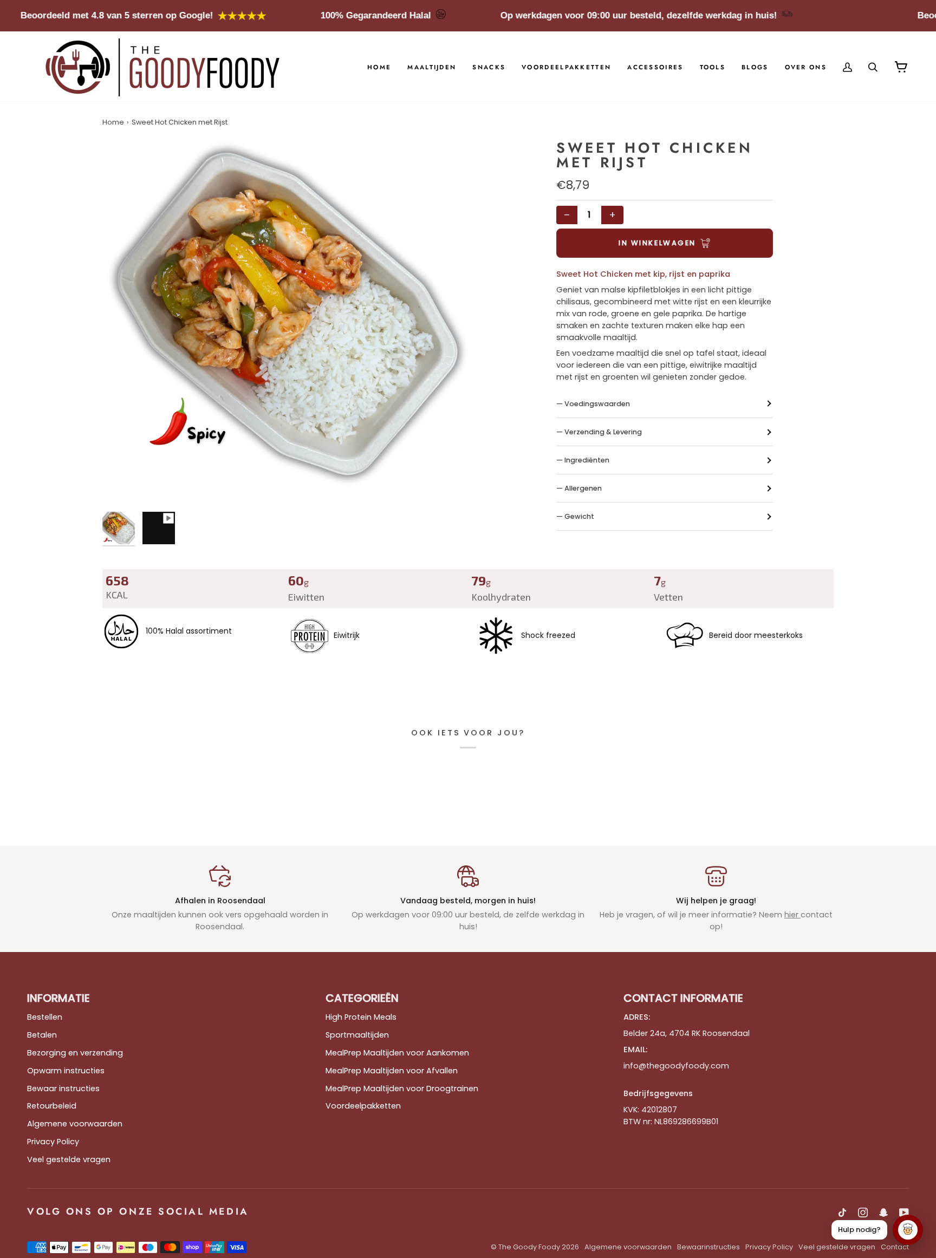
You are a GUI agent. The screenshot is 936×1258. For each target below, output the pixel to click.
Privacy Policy (53, 1141)
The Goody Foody (529, 1247)
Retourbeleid (51, 1105)
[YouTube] (904, 1212)
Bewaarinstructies (708, 1247)
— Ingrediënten (582, 460)
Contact (895, 1247)
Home (113, 122)
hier (792, 914)
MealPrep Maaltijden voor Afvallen (392, 1070)
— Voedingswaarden (593, 403)
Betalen (42, 1034)
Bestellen (44, 1017)
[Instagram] (863, 1212)
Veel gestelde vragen (68, 1159)
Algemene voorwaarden (74, 1123)
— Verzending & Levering (599, 431)
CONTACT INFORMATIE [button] (683, 998)
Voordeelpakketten (363, 1105)
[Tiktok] (842, 1212)
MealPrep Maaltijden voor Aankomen (397, 1052)
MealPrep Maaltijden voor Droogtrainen (402, 1088)
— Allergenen (579, 488)
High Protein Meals (361, 1017)
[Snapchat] (883, 1212)
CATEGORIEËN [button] (362, 998)
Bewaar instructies (63, 1088)
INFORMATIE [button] (58, 998)
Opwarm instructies (66, 1070)
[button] (431, 67)
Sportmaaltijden (357, 1034)
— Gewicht (575, 516)
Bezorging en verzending (75, 1052)
